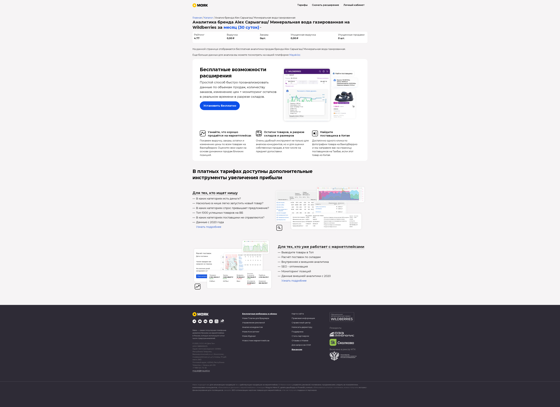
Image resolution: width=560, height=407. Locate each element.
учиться (309, 387)
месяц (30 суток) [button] (241, 27)
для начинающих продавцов (222, 385)
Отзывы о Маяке (300, 340)
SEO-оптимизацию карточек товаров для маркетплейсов (256, 390)
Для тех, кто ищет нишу (215, 193)
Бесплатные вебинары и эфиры (259, 314)
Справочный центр (301, 322)
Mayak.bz (294, 55)
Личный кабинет (354, 5)
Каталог (208, 17)
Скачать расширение (325, 5)
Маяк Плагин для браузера (255, 318)
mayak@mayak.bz (201, 371)
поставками (316, 385)
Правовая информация (303, 318)
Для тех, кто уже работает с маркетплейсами (321, 247)
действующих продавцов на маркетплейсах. (259, 385)
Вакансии (297, 349)
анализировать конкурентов (204, 387)
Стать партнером (300, 336)
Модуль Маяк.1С (273, 387)
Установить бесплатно (219, 105)
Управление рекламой (253, 322)
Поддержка (297, 331)
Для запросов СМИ (301, 345)
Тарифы (302, 5)
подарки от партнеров (307, 390)
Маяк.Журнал (249, 336)
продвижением (328, 385)
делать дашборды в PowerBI (292, 387)
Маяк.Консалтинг (250, 331)
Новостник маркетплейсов (255, 340)
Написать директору (302, 327)
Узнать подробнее (208, 227)
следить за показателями (347, 385)
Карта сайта (298, 314)
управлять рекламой (301, 385)
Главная (197, 17)
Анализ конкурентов (252, 327)
